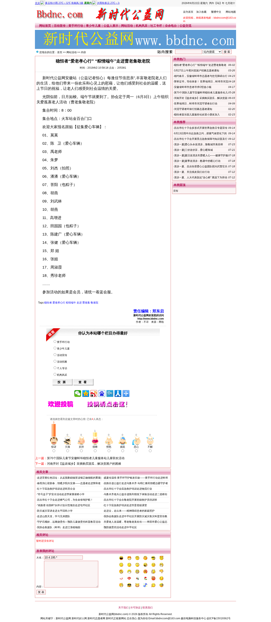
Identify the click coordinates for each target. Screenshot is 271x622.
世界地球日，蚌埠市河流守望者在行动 (195, 103)
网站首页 (45, 25)
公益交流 (185, 25)
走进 (79, 302)
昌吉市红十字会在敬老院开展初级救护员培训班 (130, 499)
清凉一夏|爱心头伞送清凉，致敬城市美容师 (198, 144)
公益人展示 (111, 25)
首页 (59, 52)
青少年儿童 (93, 25)
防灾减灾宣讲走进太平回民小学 (55, 510)
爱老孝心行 (59, 302)
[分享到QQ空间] (85, 393)
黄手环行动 (75, 25)
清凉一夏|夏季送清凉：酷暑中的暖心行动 (197, 160)
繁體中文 (216, 11)
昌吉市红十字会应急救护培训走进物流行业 (128, 488)
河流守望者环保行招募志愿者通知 (193, 109)
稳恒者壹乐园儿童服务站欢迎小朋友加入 (197, 114)
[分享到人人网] (118, 393)
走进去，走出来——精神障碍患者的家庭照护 (129, 510)
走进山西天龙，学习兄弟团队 (53, 516)
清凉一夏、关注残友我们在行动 (192, 171)
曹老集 (86, 302)
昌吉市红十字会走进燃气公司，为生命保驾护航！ (65, 499)
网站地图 (231, 11)
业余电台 (171, 25)
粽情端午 (71, 302)
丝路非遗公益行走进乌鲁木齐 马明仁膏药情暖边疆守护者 (136, 483)
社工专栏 (156, 25)
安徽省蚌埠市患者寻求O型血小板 (193, 87)
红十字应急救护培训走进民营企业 (56, 488)
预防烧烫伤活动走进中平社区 (120, 527)
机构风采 (142, 25)
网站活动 (127, 25)
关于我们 (123, 607)
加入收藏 (201, 11)
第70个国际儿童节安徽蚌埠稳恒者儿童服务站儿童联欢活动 (85, 458)
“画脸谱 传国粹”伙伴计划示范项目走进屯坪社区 (63, 505)
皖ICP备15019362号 (219, 618)
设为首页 (188, 11)
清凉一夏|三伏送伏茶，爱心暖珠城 (193, 149)
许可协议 (135, 607)
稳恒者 (48, 302)
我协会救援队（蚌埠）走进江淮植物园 (58, 527)
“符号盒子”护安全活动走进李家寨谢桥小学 (60, 494)
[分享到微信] (77, 393)
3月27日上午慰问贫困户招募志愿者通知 (196, 70)
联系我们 (147, 607)
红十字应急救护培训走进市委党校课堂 (125, 505)
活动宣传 (60, 25)
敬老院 (94, 302)
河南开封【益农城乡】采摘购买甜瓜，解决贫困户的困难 (84, 463)
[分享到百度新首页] (101, 393)
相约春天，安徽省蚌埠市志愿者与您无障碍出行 (200, 76)
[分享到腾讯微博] (109, 393)
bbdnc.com (121, 614)
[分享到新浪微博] (93, 393)
